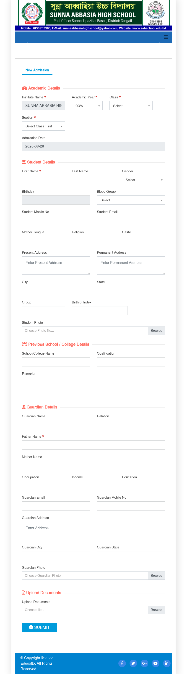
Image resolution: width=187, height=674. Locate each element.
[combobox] (87, 105)
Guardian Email (33, 497)
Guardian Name (33, 416)
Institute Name (34, 97)
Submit (41, 627)
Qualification (106, 353)
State (101, 282)
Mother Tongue (33, 232)
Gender (127, 171)
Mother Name (32, 457)
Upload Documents (36, 602)
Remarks (29, 373)
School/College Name (38, 353)
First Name (31, 171)
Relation (103, 416)
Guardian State (108, 547)
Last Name (80, 171)
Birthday (28, 191)
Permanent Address (112, 252)
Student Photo (32, 322)
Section (29, 117)
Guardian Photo (33, 567)
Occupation (30, 477)
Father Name (33, 436)
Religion (78, 232)
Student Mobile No (35, 212)
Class (115, 97)
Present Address (34, 252)
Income (77, 477)
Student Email (107, 212)
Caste (126, 232)
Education (129, 477)
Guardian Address (35, 518)
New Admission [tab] (37, 70)
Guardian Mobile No (111, 497)
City (25, 282)
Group (26, 302)
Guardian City (32, 547)
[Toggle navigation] (165, 37)
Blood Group (106, 191)
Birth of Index (81, 302)
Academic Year (84, 97)
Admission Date (33, 138)
